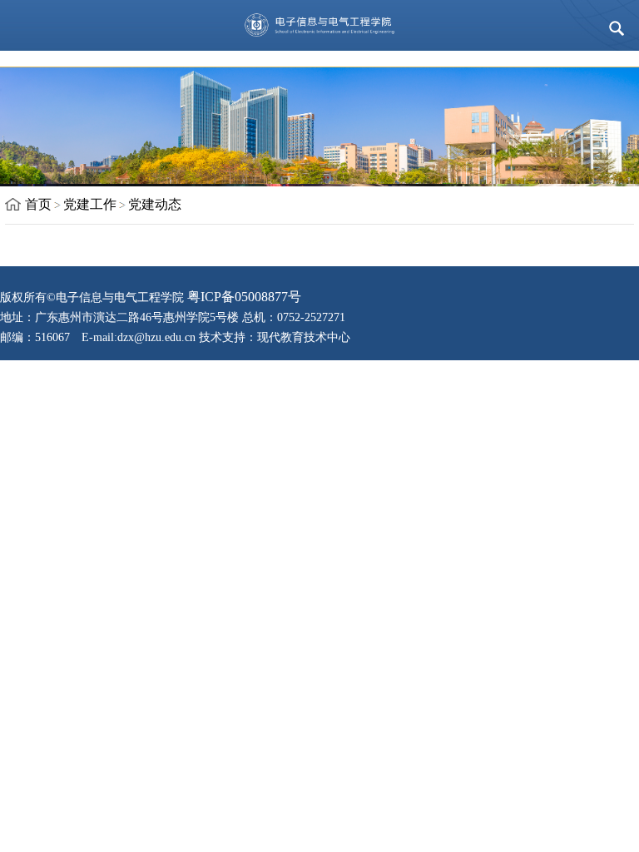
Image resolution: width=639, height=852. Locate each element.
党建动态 (154, 204)
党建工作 (89, 204)
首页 (38, 204)
